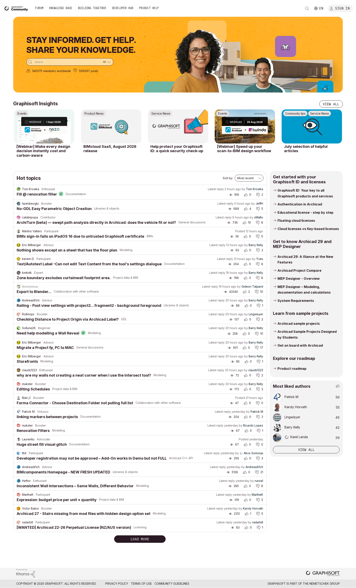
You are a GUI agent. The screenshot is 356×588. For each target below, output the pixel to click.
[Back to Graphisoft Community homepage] (17, 8)
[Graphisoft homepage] (323, 574)
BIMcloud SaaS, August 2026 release (109, 148)
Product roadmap (292, 368)
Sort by (228, 178)
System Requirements (296, 301)
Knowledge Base (60, 8)
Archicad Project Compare (299, 270)
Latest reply (216, 189)
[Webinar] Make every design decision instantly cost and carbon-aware (43, 151)
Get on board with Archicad (300, 345)
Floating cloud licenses (296, 220)
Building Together (92, 8)
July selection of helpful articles (306, 148)
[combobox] (69, 62)
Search (307, 8)
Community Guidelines (172, 583)
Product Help (149, 8)
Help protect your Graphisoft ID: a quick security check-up (176, 148)
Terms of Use (141, 583)
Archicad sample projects (299, 323)
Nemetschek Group (324, 583)
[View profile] (18, 189)
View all (331, 104)
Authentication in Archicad (300, 204)
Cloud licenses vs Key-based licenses (308, 229)
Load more (140, 539)
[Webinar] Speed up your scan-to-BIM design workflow (244, 148)
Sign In (342, 8)
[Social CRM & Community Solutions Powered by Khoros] (25, 573)
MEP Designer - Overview (299, 278)
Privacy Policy (116, 583)
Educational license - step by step (305, 212)
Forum (39, 8)
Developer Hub (122, 8)
